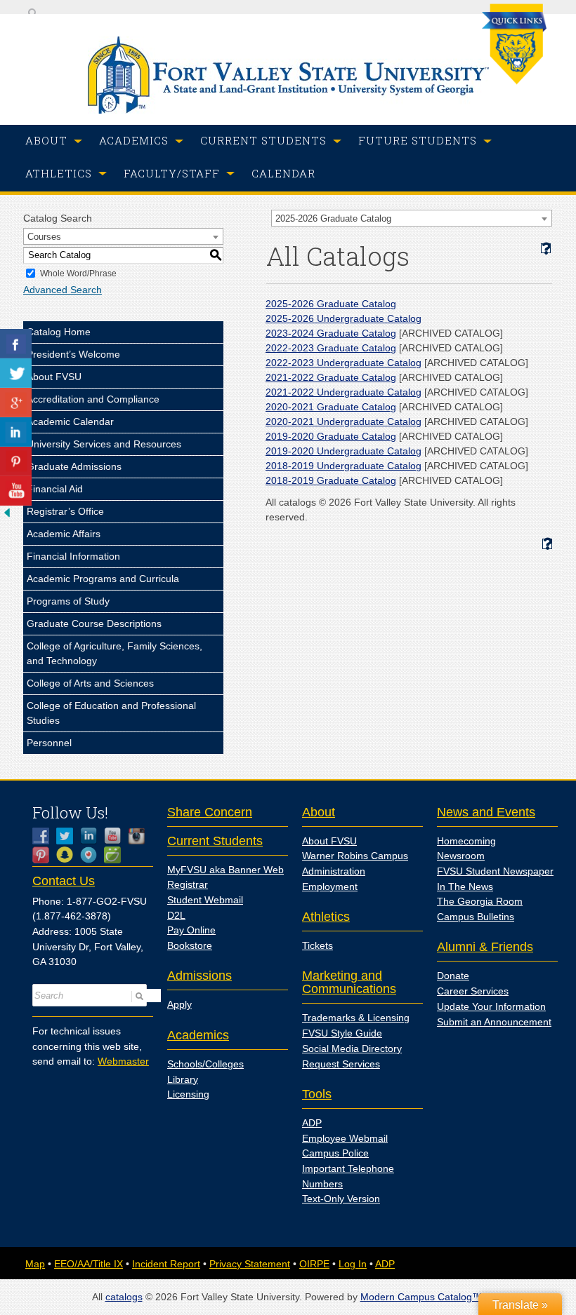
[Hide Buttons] (7, 516)
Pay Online (191, 930)
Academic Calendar (70, 421)
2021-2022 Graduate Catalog (331, 377)
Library (182, 1079)
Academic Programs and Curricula (103, 578)
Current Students (215, 841)
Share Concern (209, 812)
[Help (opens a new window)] (546, 248)
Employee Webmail (345, 1138)
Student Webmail (205, 899)
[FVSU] (288, 110)
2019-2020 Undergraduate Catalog (343, 451)
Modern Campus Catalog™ (421, 1296)
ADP (312, 1122)
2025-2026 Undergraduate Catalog (343, 318)
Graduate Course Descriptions (94, 623)
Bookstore (189, 945)
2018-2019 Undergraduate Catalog (343, 465)
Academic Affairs (63, 533)
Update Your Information (491, 1006)
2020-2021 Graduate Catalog (331, 406)
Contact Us (63, 881)
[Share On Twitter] (16, 373)
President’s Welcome (73, 354)
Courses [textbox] (44, 236)
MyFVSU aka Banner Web (225, 869)
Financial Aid (55, 488)
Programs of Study (68, 601)
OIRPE (314, 1263)
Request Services (341, 1064)
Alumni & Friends (485, 947)
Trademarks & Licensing (356, 1017)
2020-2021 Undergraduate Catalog (343, 421)
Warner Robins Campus (355, 855)
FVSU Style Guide (342, 1033)
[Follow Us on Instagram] (140, 836)
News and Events (486, 812)
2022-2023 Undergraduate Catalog (343, 362)
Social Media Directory (352, 1048)
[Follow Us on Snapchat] (68, 855)
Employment (330, 886)
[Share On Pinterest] (16, 461)
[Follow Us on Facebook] (44, 836)
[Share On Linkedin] (16, 432)
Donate (453, 975)
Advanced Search (62, 289)
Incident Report (166, 1263)
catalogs (124, 1296)
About (318, 812)
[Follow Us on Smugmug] (116, 855)
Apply (179, 1004)
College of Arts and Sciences (90, 683)
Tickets (317, 945)
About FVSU (54, 376)
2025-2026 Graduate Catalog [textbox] (333, 218)
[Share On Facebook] (16, 343)
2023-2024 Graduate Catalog (331, 333)
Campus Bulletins (475, 916)
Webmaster (123, 1061)
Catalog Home (59, 331)
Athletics (326, 917)
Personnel (49, 742)
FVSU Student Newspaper (495, 871)
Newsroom (461, 855)
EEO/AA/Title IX (88, 1263)
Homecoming (466, 841)
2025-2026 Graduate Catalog (331, 303)
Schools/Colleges (205, 1064)
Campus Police (335, 1153)
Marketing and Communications (349, 982)
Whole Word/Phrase (78, 273)
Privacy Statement (249, 1263)
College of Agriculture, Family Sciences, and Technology (114, 653)
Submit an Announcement (494, 1021)
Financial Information (73, 556)
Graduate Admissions (74, 466)
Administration (333, 871)
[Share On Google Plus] (16, 402)
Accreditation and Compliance (93, 399)
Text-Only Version (341, 1198)
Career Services (473, 991)
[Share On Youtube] (16, 491)
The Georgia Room (480, 901)
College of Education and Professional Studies (111, 713)
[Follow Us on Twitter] (68, 836)
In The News (465, 886)
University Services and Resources (104, 444)
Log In (353, 1263)
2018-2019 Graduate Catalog (331, 480)
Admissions (199, 976)
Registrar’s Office (65, 511)
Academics (198, 1035)
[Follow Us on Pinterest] (44, 855)
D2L (176, 915)
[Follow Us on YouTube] (116, 836)
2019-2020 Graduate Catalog (331, 436)
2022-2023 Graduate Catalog (331, 347)
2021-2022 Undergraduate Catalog (343, 392)
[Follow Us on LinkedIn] (92, 836)
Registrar (187, 884)
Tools (317, 1094)
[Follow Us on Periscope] (92, 855)
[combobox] (411, 218)
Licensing (188, 1094)
